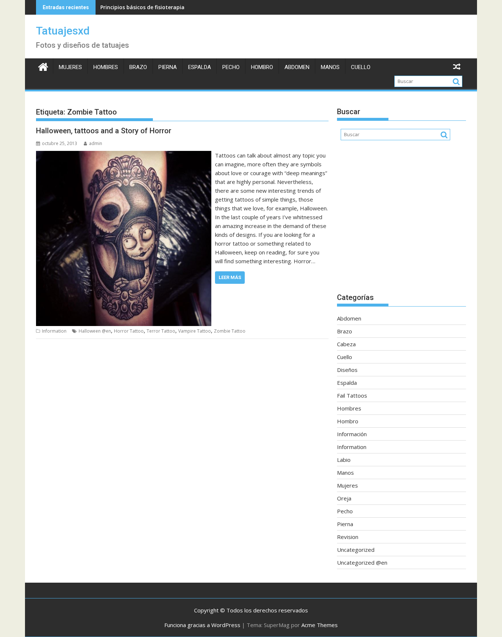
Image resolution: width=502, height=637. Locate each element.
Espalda (199, 67)
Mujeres (70, 67)
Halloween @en (95, 331)
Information (54, 331)
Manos (330, 67)
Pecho (231, 67)
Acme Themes (319, 625)
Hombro (262, 67)
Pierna (167, 67)
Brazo (138, 67)
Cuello (360, 67)
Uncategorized (355, 549)
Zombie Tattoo (229, 331)
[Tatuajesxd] (43, 66)
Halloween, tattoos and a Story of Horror (103, 130)
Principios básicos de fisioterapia (142, 7)
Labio (344, 459)
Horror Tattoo (129, 331)
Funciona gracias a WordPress (202, 625)
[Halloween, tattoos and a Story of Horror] (123, 155)
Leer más (230, 277)
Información (352, 434)
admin (95, 143)
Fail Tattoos (352, 395)
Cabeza (346, 344)
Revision (347, 536)
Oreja (344, 498)
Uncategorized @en (362, 562)
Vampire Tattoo (194, 331)
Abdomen (296, 67)
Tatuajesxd (63, 30)
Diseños (347, 369)
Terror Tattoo (161, 331)
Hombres (105, 67)
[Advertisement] (401, 220)
